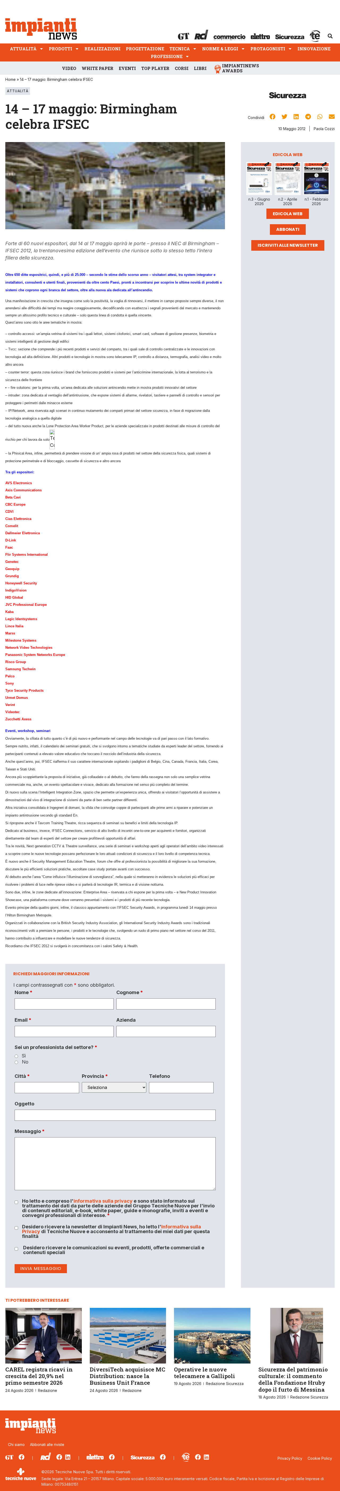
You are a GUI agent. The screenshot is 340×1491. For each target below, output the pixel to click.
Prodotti (60, 48)
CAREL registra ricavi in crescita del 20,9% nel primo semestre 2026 (39, 1376)
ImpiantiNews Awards (240, 68)
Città (22, 1076)
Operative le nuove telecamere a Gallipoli (204, 1373)
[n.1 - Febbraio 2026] (316, 179)
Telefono (159, 1076)
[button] (330, 36)
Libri (200, 68)
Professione (166, 56)
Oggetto (24, 1103)
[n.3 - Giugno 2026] (259, 179)
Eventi (127, 68)
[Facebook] (21, 1457)
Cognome (129, 992)
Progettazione (145, 48)
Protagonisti (267, 48)
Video (69, 68)
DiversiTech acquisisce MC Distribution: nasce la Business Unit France (127, 1376)
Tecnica (179, 48)
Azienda (126, 1020)
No (25, 1062)
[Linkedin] (68, 1457)
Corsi (182, 68)
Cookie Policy (320, 1458)
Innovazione (314, 48)
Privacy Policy (290, 1458)
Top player (155, 68)
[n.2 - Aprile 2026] (288, 179)
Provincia (95, 1076)
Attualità (23, 48)
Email (23, 1020)
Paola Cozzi (324, 128)
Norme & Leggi (220, 48)
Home (10, 79)
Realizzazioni (102, 48)
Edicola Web (288, 214)
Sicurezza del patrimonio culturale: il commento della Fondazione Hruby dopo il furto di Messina (293, 1379)
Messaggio (30, 1131)
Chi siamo (16, 1444)
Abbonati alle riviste (47, 1444)
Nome (23, 992)
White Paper (97, 68)
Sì (24, 1055)
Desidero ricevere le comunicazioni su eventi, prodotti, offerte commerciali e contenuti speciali (113, 1250)
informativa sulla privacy (103, 1201)
